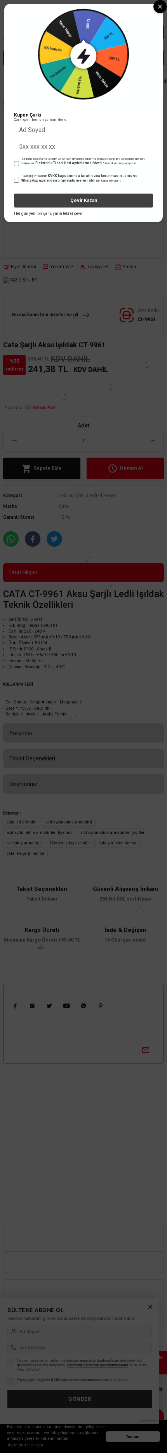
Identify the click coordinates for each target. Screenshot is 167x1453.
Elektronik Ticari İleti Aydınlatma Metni (69, 163)
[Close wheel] (160, 6)
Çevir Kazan (83, 200)
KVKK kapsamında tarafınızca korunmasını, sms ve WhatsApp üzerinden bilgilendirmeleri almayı (79, 178)
